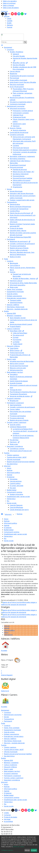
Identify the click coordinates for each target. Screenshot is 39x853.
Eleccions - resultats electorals (14, 743)
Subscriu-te (5, 691)
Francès (9, 27)
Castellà (9, 21)
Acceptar (34, 850)
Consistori (7, 712)
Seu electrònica (9, 756)
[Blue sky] (25, 14)
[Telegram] (19, 14)
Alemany (10, 25)
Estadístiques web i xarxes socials (15, 534)
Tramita (3, 745)
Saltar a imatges (8, 5)
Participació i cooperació (12, 776)
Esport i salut (8, 769)
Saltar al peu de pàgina (11, 8)
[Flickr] (9, 14)
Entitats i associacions (11, 734)
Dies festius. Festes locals (12, 741)
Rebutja (27, 850)
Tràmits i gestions (10, 747)
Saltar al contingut (9, 3)
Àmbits (3, 758)
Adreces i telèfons (10, 739)
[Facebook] (6, 14)
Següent (10, 675)
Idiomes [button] (7, 16)
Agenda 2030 (8, 760)
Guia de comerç (9, 732)
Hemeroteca (8, 536)
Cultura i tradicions (10, 765)
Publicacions (8, 635)
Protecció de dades (10, 817)
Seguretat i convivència (12, 780)
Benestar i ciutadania (11, 763)
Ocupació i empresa (11, 774)
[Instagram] (15, 14)
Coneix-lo (7, 726)
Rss (5, 539)
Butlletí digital (8, 530)
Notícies (19, 514)
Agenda (6, 525)
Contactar (4, 11)
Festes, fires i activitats (11, 728)
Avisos (6, 519)
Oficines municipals (10, 752)
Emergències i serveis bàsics (13, 736)
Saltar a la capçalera (10, 1)
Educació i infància (10, 767)
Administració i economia (12, 715)
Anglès (9, 23)
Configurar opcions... (7, 850)
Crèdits (6, 813)
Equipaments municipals (12, 730)
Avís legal (7, 819)
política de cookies (18, 846)
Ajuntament (5, 710)
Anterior (4, 675)
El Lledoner (8, 528)
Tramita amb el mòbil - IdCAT (14, 750)
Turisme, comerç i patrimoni (13, 778)
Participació (8, 721)
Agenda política (9, 630)
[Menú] (2, 45)
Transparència (9, 719)
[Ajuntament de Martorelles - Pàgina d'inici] (12, 37)
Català (9, 19)
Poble (3, 723)
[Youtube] (12, 14)
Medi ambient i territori (12, 771)
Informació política (10, 523)
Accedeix (4, 651)
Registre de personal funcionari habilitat (18, 754)
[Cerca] (25, 42)
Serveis (6, 717)
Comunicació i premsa (11, 532)
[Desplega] (13, 514)
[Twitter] (2, 14)
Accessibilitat (8, 821)
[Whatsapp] (22, 14)
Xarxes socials (9, 541)
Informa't (8, 514)
